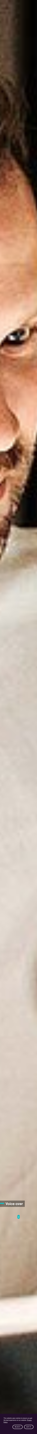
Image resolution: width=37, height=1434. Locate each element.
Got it (28, 1427)
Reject (17, 1427)
